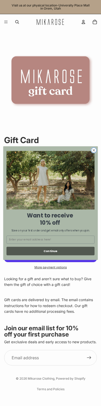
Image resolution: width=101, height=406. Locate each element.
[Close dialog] (94, 150)
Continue (50, 251)
